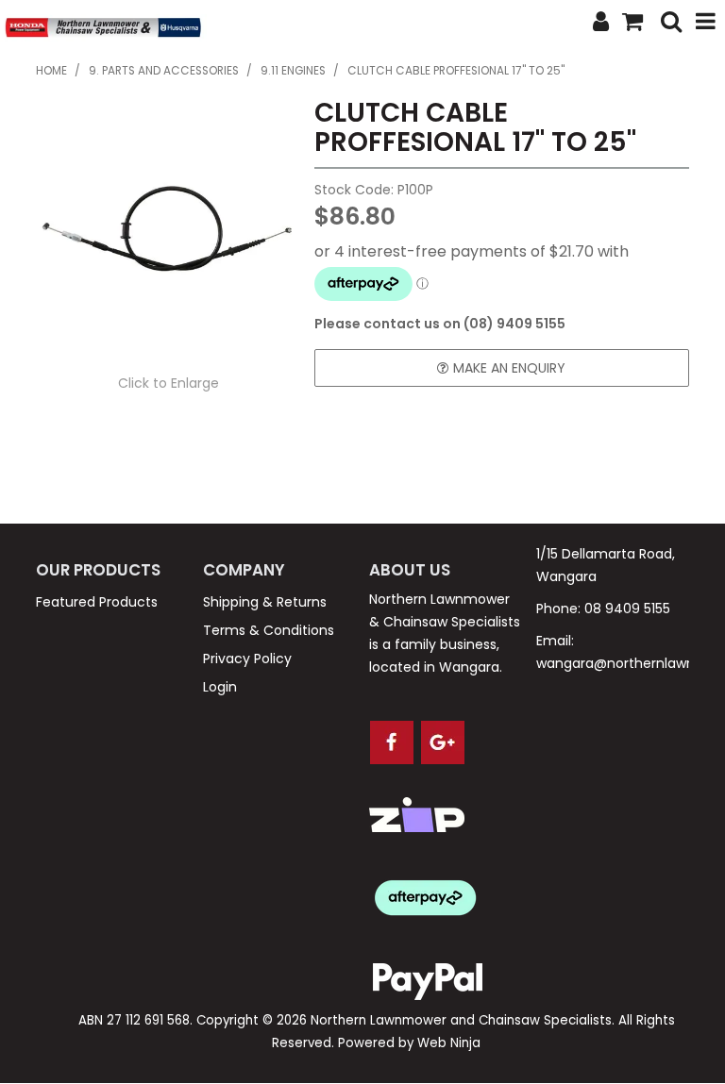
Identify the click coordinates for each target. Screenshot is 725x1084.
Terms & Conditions (268, 630)
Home (51, 70)
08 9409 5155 (627, 608)
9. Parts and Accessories (164, 70)
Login (220, 686)
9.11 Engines (293, 70)
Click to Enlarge (168, 383)
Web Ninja (449, 1043)
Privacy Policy (247, 658)
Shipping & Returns (265, 601)
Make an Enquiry (509, 368)
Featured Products (97, 601)
